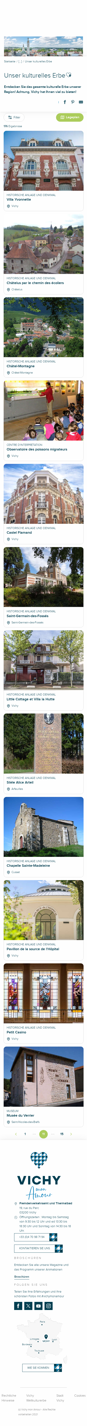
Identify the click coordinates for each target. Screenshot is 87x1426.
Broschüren (21, 1276)
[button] (68, 75)
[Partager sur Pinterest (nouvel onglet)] (73, 103)
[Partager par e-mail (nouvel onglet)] (81, 103)
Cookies (80, 1396)
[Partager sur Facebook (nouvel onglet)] (65, 103)
